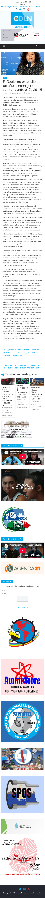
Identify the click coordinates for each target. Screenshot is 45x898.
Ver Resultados (22, 607)
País (5, 78)
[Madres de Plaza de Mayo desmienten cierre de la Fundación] (37, 379)
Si (4, 590)
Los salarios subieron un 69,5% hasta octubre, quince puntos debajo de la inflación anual (22, 366)
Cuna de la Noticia (24, 93)
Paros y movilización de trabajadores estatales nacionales (22, 391)
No (5, 594)
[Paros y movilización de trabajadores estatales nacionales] (22, 379)
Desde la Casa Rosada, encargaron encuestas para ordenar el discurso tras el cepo (7, 396)
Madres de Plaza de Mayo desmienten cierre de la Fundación (36, 393)
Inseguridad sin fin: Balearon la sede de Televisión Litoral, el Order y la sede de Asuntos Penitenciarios (20, 352)
